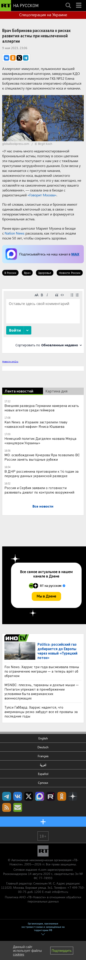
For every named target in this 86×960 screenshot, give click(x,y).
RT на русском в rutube (50, 796)
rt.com (42, 869)
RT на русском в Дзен (72, 796)
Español (43, 774)
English (43, 738)
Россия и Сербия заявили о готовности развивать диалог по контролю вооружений (39, 489)
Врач (27, 273)
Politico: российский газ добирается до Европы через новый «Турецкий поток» (57, 651)
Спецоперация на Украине (43, 14)
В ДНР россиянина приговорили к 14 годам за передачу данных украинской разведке (41, 473)
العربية (43, 765)
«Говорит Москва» (42, 195)
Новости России (69, 273)
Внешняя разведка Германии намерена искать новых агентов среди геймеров (41, 407)
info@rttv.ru (60, 892)
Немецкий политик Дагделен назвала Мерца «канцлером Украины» (40, 440)
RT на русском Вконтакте (17, 796)
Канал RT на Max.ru (39, 796)
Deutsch (43, 747)
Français (43, 756)
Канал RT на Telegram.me (6, 796)
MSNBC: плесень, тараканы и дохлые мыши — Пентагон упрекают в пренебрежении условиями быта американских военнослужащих (41, 691)
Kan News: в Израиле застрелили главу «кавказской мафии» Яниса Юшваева (35, 424)
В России (10, 273)
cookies (18, 954)
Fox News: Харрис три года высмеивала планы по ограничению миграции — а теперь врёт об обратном (41, 671)
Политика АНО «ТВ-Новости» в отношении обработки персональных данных (43, 899)
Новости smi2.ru (10, 361)
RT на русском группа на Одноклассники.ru (61, 796)
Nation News (14, 233)
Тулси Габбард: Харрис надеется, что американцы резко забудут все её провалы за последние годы (41, 711)
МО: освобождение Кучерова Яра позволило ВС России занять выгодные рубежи (42, 457)
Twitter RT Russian (28, 796)
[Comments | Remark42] (43, 321)
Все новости (42, 506)
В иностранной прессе (17, 637)
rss (6, 807)
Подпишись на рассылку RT (17, 807)
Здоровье (44, 273)
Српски (43, 783)
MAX (75, 254)
